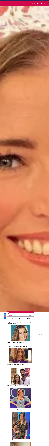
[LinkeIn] (5, 318)
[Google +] (40, 0)
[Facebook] (36, 0)
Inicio (7, 317)
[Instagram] (42, 0)
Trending (8, 317)
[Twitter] (38, 0)
